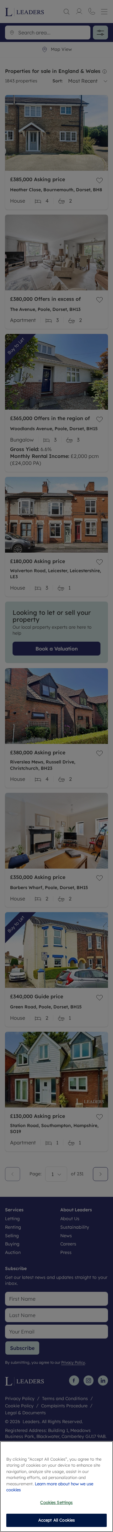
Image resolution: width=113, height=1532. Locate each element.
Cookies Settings (56, 1502)
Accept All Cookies (56, 1520)
